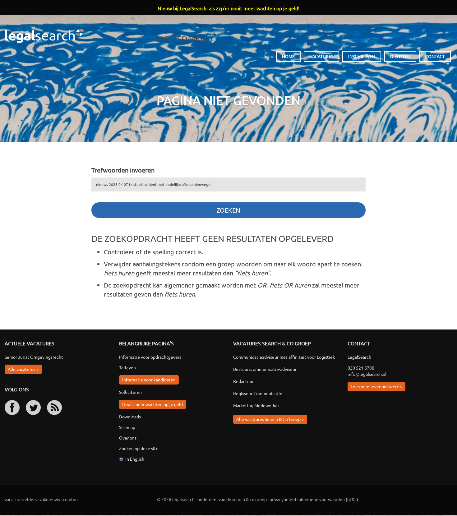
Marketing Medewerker (256, 405)
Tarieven (127, 367)
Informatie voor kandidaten (149, 379)
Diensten (400, 56)
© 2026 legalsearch (176, 499)
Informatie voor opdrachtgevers (150, 357)
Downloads (130, 416)
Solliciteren (130, 392)
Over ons (127, 437)
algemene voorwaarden (322, 499)
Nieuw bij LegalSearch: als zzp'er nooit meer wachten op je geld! (228, 8)
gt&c (352, 499)
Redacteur (243, 381)
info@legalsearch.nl (367, 374)
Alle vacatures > (23, 369)
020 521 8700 (361, 368)
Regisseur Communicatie (257, 393)
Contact (435, 56)
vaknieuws (49, 499)
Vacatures (321, 56)
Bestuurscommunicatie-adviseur (265, 369)
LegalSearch (43, 36)
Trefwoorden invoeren (123, 170)
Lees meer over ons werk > (376, 386)
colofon (70, 499)
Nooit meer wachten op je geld (152, 404)
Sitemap (127, 427)
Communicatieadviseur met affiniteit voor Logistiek (284, 357)
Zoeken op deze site (139, 448)
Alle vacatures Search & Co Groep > (270, 419)
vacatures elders (21, 499)
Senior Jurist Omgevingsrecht (34, 357)
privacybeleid (283, 499)
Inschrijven (361, 56)
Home (288, 56)
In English (134, 459)
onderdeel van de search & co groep (232, 499)
